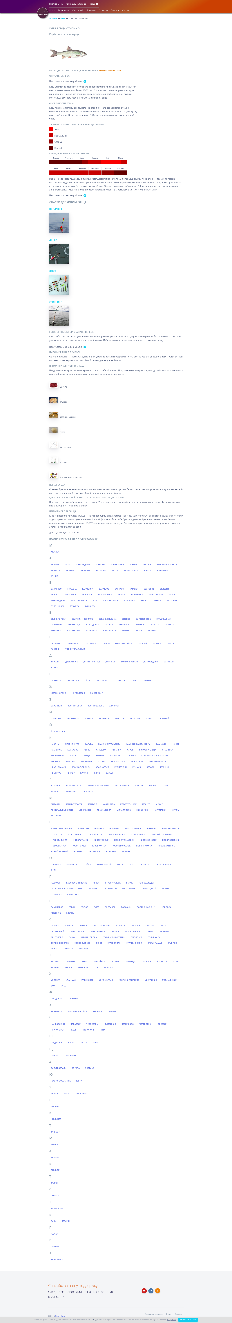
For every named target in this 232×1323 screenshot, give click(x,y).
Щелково (71, 1055)
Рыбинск (56, 913)
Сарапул (135, 925)
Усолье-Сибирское (129, 980)
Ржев (96, 907)
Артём (115, 570)
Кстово (151, 767)
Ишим (149, 718)
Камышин (161, 744)
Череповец (145, 1024)
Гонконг (56, 1246)
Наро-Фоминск (133, 828)
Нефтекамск (74, 834)
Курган (84, 773)
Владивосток (143, 619)
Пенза (96, 883)
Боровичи (129, 600)
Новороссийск (170, 840)
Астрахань (162, 570)
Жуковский (96, 693)
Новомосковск (148, 840)
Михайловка (104, 810)
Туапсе (68, 967)
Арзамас (70, 570)
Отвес (52, 271)
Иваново (56, 718)
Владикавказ (163, 619)
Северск (115, 931)
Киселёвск (167, 749)
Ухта (63, 985)
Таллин (55, 1183)
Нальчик (114, 828)
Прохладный (149, 888)
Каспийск (56, 749)
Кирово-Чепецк (147, 749)
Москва (55, 551)
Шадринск (57, 1042)
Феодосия (56, 998)
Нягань (126, 851)
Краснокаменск (157, 761)
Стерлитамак (155, 943)
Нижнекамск (138, 834)
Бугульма (172, 600)
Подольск (93, 888)
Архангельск (131, 570)
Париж (54, 1234)
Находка (152, 828)
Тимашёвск (98, 961)
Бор (95, 600)
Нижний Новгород (161, 834)
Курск (97, 773)
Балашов (104, 589)
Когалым (115, 755)
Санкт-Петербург (101, 925)
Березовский (156, 594)
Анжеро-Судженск (167, 564)
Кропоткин (120, 767)
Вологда (141, 624)
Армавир (85, 570)
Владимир (56, 624)
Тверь (84, 961)
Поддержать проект (154, 1314)
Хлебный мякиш (68, 417)
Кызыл (109, 773)
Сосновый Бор (82, 943)
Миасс (159, 804)
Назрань (99, 828)
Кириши (116, 749)
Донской (169, 661)
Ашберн (55, 1157)
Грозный (142, 643)
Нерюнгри (56, 834)
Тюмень (108, 967)
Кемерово (72, 749)
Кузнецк (164, 767)
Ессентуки (147, 680)
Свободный (57, 931)
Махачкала (109, 804)
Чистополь (88, 1029)
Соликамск (154, 937)
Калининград (71, 744)
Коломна (131, 755)
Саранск (120, 925)
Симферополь (89, 937)
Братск (144, 600)
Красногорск (118, 761)
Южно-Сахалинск (61, 1081)
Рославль (110, 907)
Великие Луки (58, 619)
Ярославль (81, 1093)
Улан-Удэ (71, 980)
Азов (67, 564)
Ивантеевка (72, 718)
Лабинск (55, 785)
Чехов (73, 1029)
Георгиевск (90, 643)
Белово (55, 594)
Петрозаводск (146, 883)
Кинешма (101, 749)
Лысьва (55, 791)
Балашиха (87, 589)
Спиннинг (55, 302)
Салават (55, 925)
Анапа (133, 564)
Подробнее (171, 1320)
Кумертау (56, 773)
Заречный (56, 705)
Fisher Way (60, 1316)
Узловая (55, 980)
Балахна (72, 589)
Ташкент (55, 1132)
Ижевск (89, 718)
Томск (176, 961)
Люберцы (88, 791)
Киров (130, 749)
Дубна (54, 667)
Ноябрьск (111, 851)
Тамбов (71, 961)
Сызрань (68, 948)
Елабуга (121, 680)
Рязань (70, 913)
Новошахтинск (166, 845)
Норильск (94, 851)
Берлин (66, 1221)
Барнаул (119, 589)
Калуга (89, 744)
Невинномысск (170, 828)
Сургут (54, 948)
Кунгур (71, 773)
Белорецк (87, 594)
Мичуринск (142, 810)
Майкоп (92, 804)
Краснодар (137, 761)
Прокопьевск (129, 888)
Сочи (99, 943)
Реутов (84, 907)
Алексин (100, 564)
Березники (137, 594)
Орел (131, 864)
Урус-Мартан (106, 980)
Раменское (57, 907)
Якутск (54, 1093)
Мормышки (65, 447)
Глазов (106, 643)
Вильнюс (56, 1106)
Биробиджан (58, 600)
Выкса (139, 630)
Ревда (72, 907)
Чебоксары (92, 1024)
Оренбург (145, 864)
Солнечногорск (60, 943)
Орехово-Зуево (164, 864)
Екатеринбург (103, 680)
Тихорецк (129, 961)
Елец (133, 680)
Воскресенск (74, 630)
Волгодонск (92, 624)
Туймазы (83, 967)
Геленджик (72, 643)
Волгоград (74, 624)
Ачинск (55, 576)
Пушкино (56, 894)
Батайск (134, 589)
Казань (55, 744)
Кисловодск (58, 755)
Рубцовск (165, 907)
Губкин (157, 643)
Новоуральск (98, 845)
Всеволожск (109, 630)
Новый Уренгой (59, 851)
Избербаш (104, 718)
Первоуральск (113, 883)
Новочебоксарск (121, 845)
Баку (53, 1221)
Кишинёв (56, 1119)
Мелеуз (146, 804)
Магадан (56, 804)
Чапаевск (75, 1024)
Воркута (169, 624)
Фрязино (73, 998)
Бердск (122, 594)
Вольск (155, 624)
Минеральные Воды (62, 810)
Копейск (55, 761)
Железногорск (59, 693)
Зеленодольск (96, 705)
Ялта (66, 1093)
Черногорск (57, 1029)
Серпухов (164, 931)
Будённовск (57, 606)
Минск (54, 1144)
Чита (102, 1029)
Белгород (149, 589)
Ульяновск (87, 980)
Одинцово (72, 864)
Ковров (100, 755)
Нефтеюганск (94, 834)
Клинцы (86, 755)
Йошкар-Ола (58, 731)
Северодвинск (97, 931)
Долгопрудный (129, 661)
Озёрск (88, 864)
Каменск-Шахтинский (138, 744)
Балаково (56, 589)
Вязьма (152, 630)
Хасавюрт (98, 1011)
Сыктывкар (85, 948)
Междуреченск (128, 804)
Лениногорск (73, 785)
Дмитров (110, 661)
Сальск (69, 925)
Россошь (126, 907)
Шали (71, 1042)
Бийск (172, 594)
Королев (70, 761)
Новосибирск (58, 845)
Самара (83, 925)
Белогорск (70, 594)
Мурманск (160, 810)
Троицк (55, 967)
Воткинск (91, 630)
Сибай (72, 937)
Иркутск (119, 718)
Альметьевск (117, 564)
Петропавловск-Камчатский (66, 888)
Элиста (76, 1068)
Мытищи (56, 815)
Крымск (136, 767)
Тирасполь (57, 1208)
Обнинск (56, 864)
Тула (95, 967)
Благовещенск (79, 600)
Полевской (110, 888)
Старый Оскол (134, 943)
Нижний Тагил (59, 840)
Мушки (63, 462)
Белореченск (105, 594)
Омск (120, 864)
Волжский (125, 624)
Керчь (87, 749)
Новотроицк (79, 845)
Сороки (55, 1195)
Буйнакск (90, 606)
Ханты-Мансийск (77, 1011)
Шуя (95, 1042)
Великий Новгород (82, 619)
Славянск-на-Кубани (113, 937)
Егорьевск (73, 680)
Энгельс (89, 1068)
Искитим (135, 718)
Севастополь (77, 931)
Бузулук (74, 606)
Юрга (79, 1081)
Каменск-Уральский (109, 744)
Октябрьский (104, 864)
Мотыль (63, 387)
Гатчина (55, 643)
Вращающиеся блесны (71, 477)
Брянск (157, 600)
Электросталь (58, 1068)
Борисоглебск (110, 600)
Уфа (53, 985)
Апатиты (55, 570)
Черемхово (128, 1024)
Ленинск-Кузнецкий (98, 785)
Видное (126, 619)
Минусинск (85, 810)
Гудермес (172, 643)
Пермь (129, 883)
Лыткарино (71, 791)
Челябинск (110, 1024)
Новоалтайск (80, 840)
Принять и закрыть (188, 1320)
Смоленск (136, 937)
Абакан (55, 564)
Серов (150, 931)
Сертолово (57, 937)
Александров (82, 564)
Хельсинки (57, 1259)
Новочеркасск (144, 845)
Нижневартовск (116, 834)
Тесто (62, 432)
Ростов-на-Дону (146, 907)
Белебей (164, 589)
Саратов (150, 925)
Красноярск (102, 767)
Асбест (147, 570)
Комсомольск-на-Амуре (154, 755)
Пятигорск (73, 894)
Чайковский (58, 1024)
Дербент (55, 661)
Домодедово (151, 661)
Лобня (165, 785)
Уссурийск (151, 980)
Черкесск (162, 1024)
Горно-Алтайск (123, 643)
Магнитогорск (74, 804)
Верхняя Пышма (108, 619)
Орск (53, 870)
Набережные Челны (61, 828)
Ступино (172, 943)
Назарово (83, 828)
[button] (56, 4)
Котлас (101, 761)
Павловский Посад (76, 883)
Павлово (56, 883)
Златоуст (114, 705)
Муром (176, 810)
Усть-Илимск (169, 980)
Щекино (55, 1055)
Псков (165, 888)
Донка (53, 240)
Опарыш (64, 402)
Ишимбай (163, 718)
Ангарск (146, 564)
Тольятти (162, 961)
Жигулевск (79, 693)
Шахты (83, 1042)
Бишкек (55, 1170)
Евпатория (57, 680)
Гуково (55, 649)
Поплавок (55, 209)
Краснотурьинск (81, 767)
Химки (113, 1011)
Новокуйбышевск (124, 840)
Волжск (109, 624)
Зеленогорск (75, 705)
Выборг (126, 630)
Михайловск (124, 810)
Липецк (139, 785)
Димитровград (92, 661)
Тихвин (115, 961)
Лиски (152, 785)
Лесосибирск (122, 785)
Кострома (86, 761)
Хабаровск (57, 1011)
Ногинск (79, 851)
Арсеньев (101, 570)
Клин (73, 755)
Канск (176, 744)
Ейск (87, 680)
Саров (163, 925)
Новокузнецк (101, 840)
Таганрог (56, 961)
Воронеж (56, 630)
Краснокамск (58, 767)
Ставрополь (114, 943)
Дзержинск (71, 661)
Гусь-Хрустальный (75, 649)
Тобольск (146, 961)
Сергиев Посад (133, 931)
